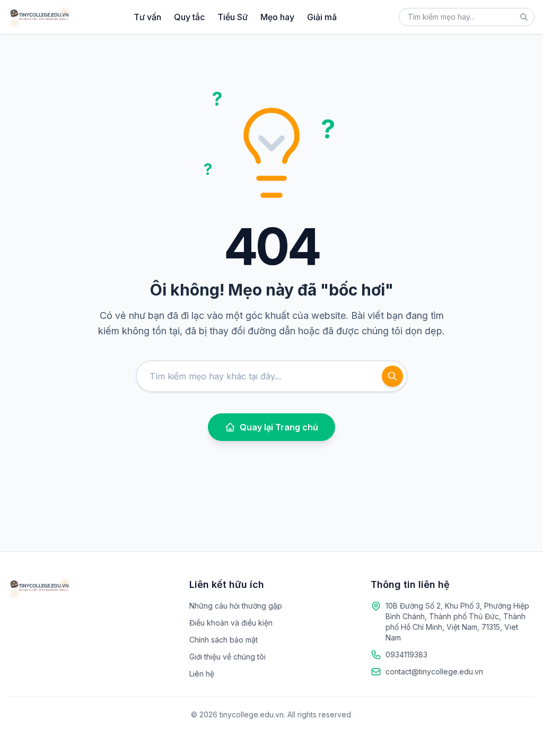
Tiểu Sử (232, 17)
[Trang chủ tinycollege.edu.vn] (39, 17)
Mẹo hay (277, 17)
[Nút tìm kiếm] (524, 17)
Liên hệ (201, 673)
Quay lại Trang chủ (279, 427)
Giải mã (322, 17)
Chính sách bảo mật (223, 639)
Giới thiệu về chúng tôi (227, 656)
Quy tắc (189, 17)
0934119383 (406, 654)
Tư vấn (147, 17)
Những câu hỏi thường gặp (235, 605)
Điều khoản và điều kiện (231, 622)
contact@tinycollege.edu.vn (434, 671)
